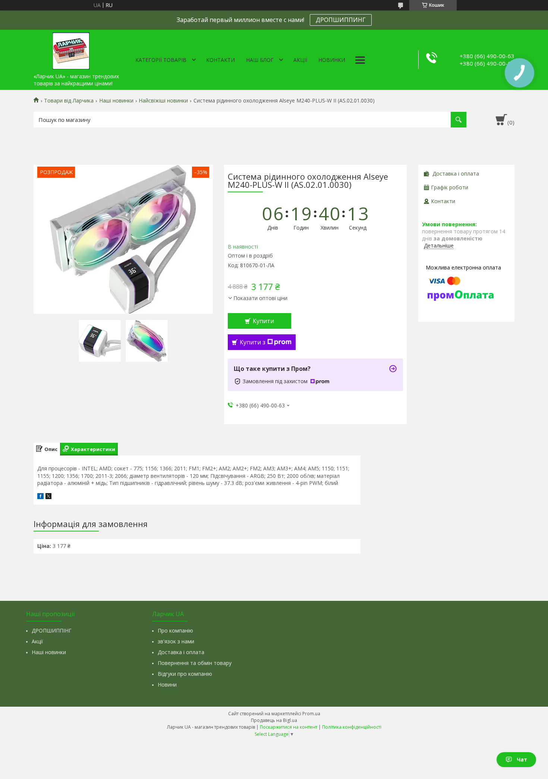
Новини (167, 684)
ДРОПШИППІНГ (52, 630)
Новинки (331, 59)
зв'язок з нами (176, 641)
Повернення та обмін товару (195, 662)
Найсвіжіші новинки (163, 100)
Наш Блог (260, 59)
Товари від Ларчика (69, 100)
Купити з (252, 342)
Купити (263, 321)
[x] (48, 497)
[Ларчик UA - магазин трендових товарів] (71, 49)
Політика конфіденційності (351, 727)
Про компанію (175, 630)
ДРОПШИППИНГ (341, 20)
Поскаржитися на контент (288, 727)
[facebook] (40, 497)
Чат (522, 759)
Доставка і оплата (181, 652)
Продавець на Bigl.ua (274, 720)
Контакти (220, 59)
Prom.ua (311, 713)
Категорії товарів (160, 59)
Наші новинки (116, 100)
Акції (300, 59)
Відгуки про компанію (185, 673)
